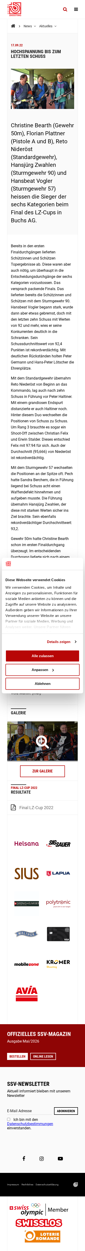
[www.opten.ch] (75, 1184)
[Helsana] (26, 844)
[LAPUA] (58, 874)
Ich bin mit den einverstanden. (30, 1124)
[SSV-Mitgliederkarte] (58, 934)
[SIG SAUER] (58, 844)
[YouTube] (60, 1159)
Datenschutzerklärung (47, 1184)
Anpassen (40, 670)
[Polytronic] (58, 904)
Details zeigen (58, 642)
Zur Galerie (42, 771)
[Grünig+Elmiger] (26, 904)
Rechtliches (27, 1184)
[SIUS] (26, 874)
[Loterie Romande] (42, 1237)
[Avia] (26, 995)
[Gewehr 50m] (42, 741)
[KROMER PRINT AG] (58, 965)
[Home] (13, 26)
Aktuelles (46, 26)
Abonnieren (66, 1111)
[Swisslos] (42, 1223)
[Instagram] (41, 1159)
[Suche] (65, 9)
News (28, 26)
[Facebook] (23, 1159)
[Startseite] (16, 9)
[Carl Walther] (26, 934)
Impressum (13, 1184)
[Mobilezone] (26, 965)
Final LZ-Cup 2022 (36, 807)
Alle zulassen (43, 656)
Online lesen (43, 1056)
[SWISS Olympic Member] (42, 1210)
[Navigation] (76, 9)
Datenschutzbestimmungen (30, 1124)
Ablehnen (43, 684)
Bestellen (17, 1056)
